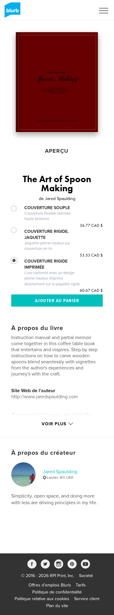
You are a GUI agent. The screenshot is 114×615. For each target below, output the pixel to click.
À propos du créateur (43, 453)
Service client (86, 598)
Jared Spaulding (60, 472)
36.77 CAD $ (91, 225)
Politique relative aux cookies (42, 598)
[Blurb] (11, 12)
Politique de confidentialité (57, 592)
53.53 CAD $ (91, 255)
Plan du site (57, 605)
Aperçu (56, 151)
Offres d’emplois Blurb (50, 585)
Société (86, 575)
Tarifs (81, 585)
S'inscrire (79, 10)
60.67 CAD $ (91, 290)
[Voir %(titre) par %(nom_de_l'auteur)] (57, 82)
